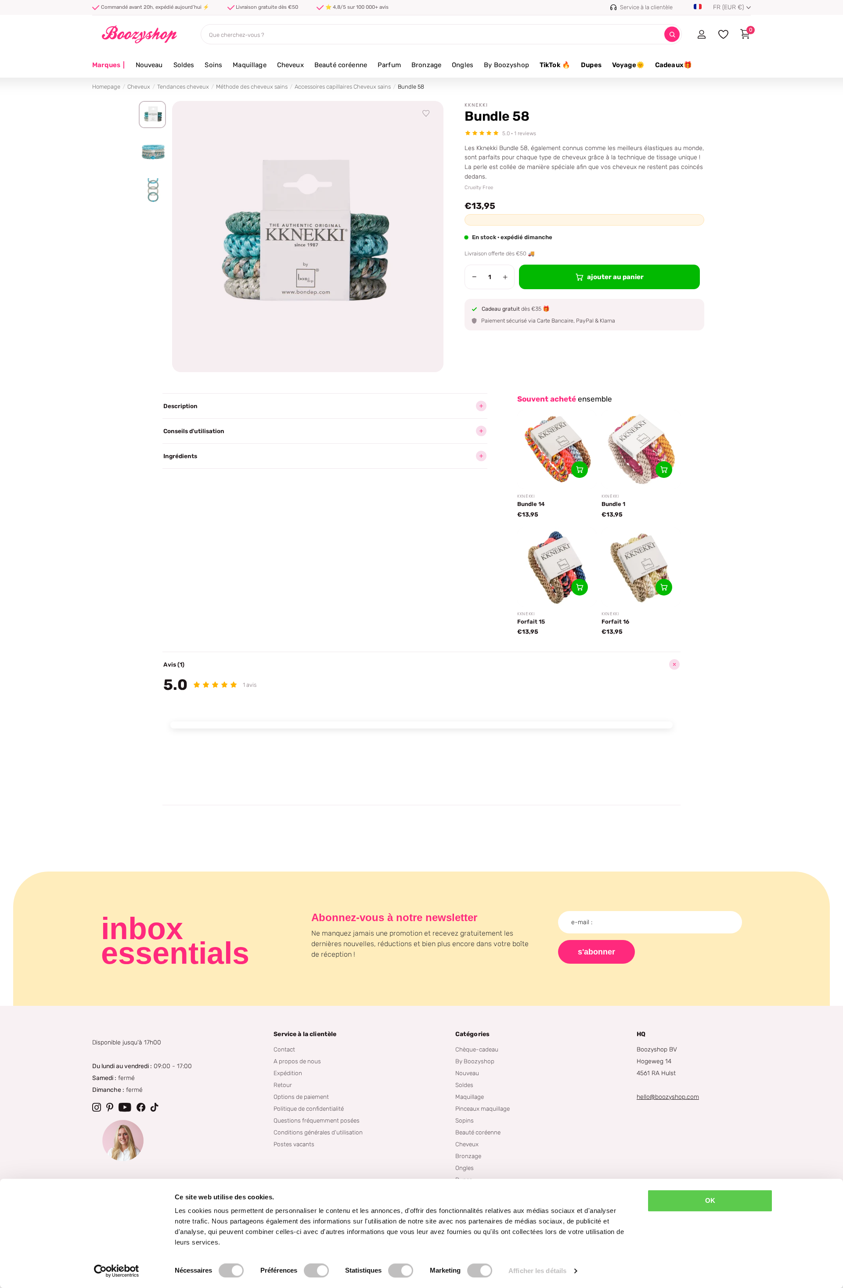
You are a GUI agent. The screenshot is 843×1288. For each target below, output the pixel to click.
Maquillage (250, 65)
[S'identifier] (701, 34)
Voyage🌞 (628, 65)
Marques (108, 65)
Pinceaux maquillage (482, 1108)
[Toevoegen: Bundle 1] (664, 469)
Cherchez (672, 34)
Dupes (591, 65)
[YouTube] (125, 1107)
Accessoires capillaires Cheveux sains (343, 86)
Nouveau (149, 65)
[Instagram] (96, 1107)
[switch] (316, 1270)
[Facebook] (141, 1107)
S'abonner (596, 951)
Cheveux (290, 65)
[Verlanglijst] (426, 113)
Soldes (184, 65)
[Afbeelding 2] (152, 152)
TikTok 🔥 (555, 65)
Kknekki (476, 105)
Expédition (288, 1072)
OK (710, 1200)
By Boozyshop (506, 65)
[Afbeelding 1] (152, 114)
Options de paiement (301, 1096)
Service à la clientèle (305, 1034)
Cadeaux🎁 (673, 65)
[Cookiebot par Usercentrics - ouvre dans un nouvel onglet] (116, 1270)
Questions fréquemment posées (317, 1120)
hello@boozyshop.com (668, 1097)
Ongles (462, 65)
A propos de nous (297, 1061)
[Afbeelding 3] (152, 191)
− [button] (474, 277)
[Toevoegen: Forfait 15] (579, 587)
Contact (284, 1049)
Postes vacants (294, 1144)
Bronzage (426, 65)
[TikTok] (155, 1107)
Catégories (472, 1034)
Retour (283, 1084)
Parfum (389, 65)
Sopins (464, 1120)
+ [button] (505, 277)
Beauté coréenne (340, 65)
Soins (213, 65)
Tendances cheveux (183, 86)
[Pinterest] (109, 1107)
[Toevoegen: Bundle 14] (579, 469)
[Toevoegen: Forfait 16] (664, 587)
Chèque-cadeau (476, 1049)
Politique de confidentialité (309, 1108)
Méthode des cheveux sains (252, 86)
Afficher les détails (537, 1270)
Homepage (106, 86)
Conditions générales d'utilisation (318, 1132)
